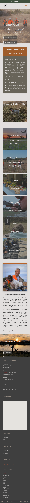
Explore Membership (10, 37)
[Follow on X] (7, 464)
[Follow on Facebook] (4, 464)
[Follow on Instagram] (10, 464)
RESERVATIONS (7, 391)
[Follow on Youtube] (13, 464)
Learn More (8, 352)
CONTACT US (6, 372)
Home (4, 473)
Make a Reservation (10, 42)
